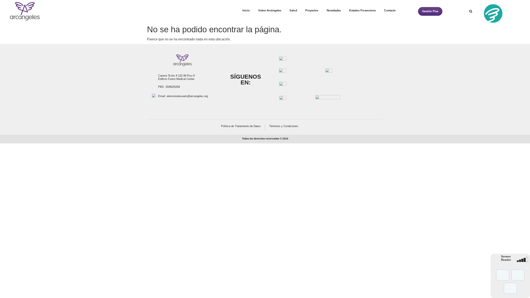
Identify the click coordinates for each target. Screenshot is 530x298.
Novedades (334, 10)
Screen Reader (506, 258)
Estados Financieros (362, 10)
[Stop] (510, 288)
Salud (293, 10)
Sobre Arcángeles (269, 10)
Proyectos (311, 10)
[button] (470, 11)
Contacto (390, 10)
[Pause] (518, 275)
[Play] (502, 275)
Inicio (246, 10)
